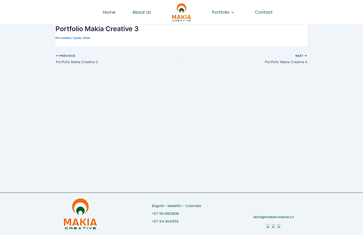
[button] (231, 12)
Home (109, 12)
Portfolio (220, 12)
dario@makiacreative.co (273, 217)
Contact (264, 12)
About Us (141, 12)
